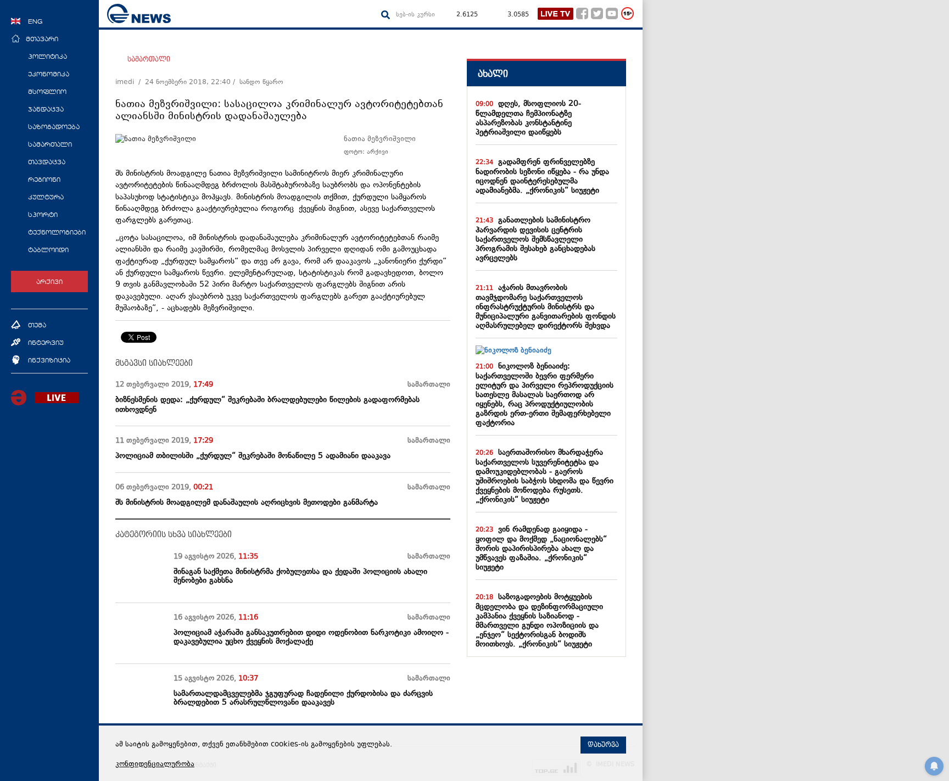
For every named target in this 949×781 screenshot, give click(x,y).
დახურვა (603, 745)
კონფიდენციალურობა (154, 764)
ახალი (493, 74)
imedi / (130, 82)
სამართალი (148, 59)
